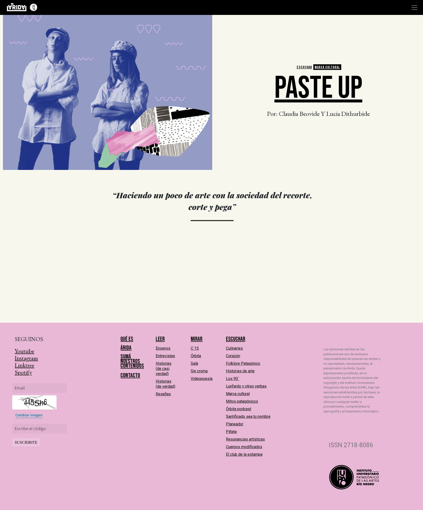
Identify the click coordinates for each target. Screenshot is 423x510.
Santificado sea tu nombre (248, 416)
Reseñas (163, 394)
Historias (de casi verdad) (163, 368)
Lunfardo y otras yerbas (246, 386)
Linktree (24, 365)
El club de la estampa (244, 454)
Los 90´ (232, 378)
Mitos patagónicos (242, 401)
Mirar (196, 339)
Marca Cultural (327, 67)
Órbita (196, 356)
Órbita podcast (238, 409)
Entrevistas (165, 356)
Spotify (23, 372)
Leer (160, 339)
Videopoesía (201, 378)
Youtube (24, 351)
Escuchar (304, 67)
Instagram (26, 358)
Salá (194, 363)
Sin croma (199, 371)
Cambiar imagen (29, 415)
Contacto (130, 375)
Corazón (233, 356)
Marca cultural (238, 393)
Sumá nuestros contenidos (132, 361)
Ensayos (163, 348)
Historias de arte (240, 371)
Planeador (234, 424)
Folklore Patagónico (243, 363)
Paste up (318, 88)
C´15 (195, 348)
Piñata (231, 431)
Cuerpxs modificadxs (244, 446)
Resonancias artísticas (245, 439)
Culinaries (234, 348)
